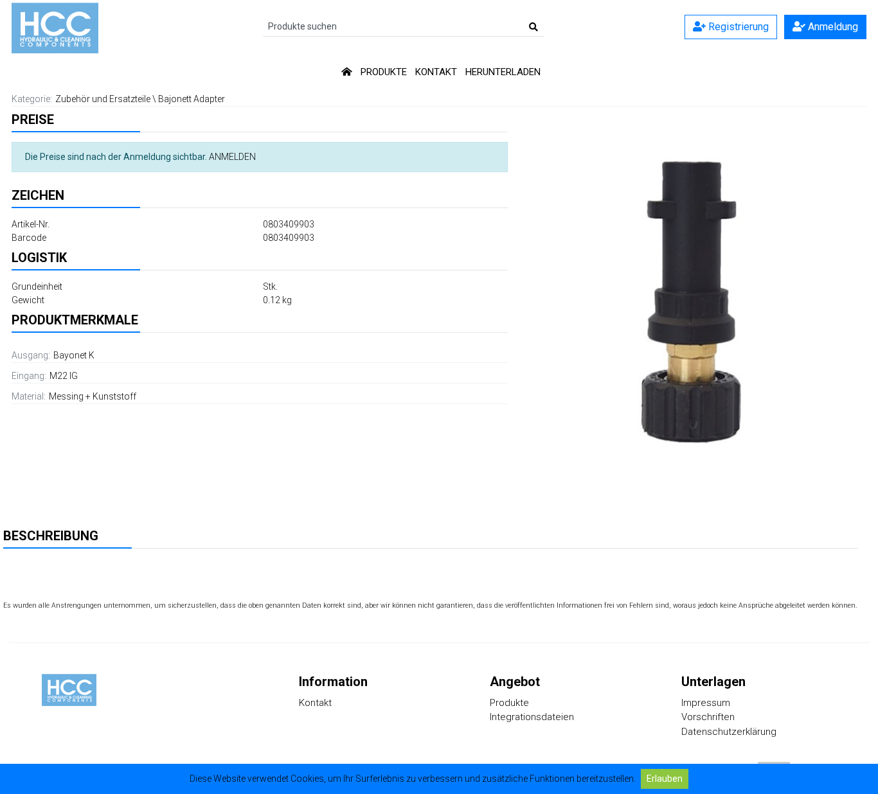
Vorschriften (708, 717)
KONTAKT (436, 72)
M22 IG (63, 376)
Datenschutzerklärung (728, 731)
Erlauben (665, 778)
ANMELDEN (232, 157)
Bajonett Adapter (191, 99)
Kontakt (315, 703)
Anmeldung (831, 27)
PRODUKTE (384, 72)
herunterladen (503, 72)
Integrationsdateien (532, 717)
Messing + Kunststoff (92, 396)
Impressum (705, 703)
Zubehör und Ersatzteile (102, 99)
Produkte (509, 703)
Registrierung (737, 27)
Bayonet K (73, 355)
